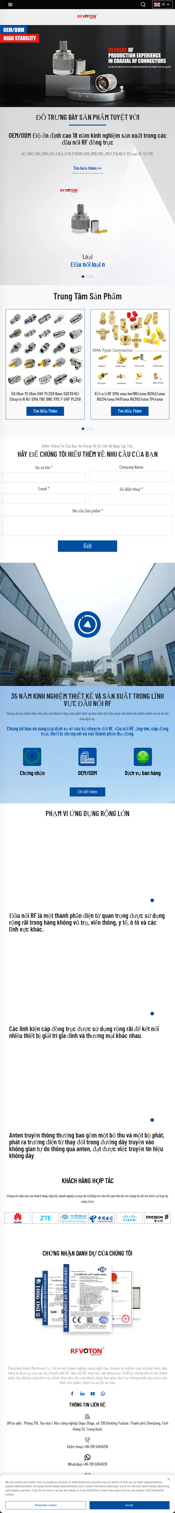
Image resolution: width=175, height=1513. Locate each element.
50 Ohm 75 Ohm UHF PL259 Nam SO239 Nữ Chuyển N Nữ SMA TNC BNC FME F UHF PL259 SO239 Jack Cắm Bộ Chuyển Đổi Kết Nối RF (45, 399)
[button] (83, 276)
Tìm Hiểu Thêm (45, 411)
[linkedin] (82, 1394)
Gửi (87, 546)
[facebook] (72, 1394)
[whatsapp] (103, 1394)
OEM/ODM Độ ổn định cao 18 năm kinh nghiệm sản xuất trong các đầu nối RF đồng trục (88, 139)
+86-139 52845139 (96, 1447)
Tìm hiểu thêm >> (87, 168)
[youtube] (93, 1394)
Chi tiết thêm (87, 792)
